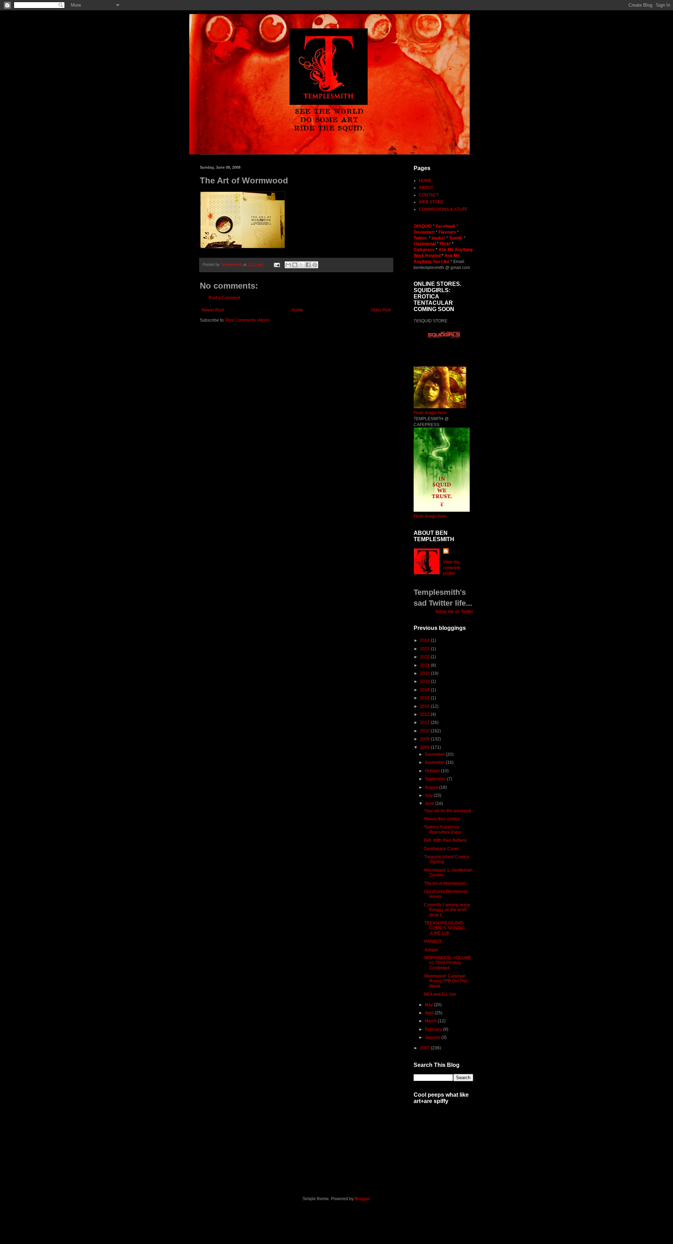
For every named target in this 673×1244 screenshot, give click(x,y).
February (434, 1029)
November (435, 762)
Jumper (431, 949)
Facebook (445, 226)
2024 (425, 640)
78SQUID (423, 226)
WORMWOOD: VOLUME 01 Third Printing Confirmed (447, 962)
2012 (425, 714)
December (435, 754)
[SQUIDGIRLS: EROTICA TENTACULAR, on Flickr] (440, 406)
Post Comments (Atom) (248, 320)
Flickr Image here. (431, 412)
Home (297, 310)
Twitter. (421, 238)
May (429, 1004)
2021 (425, 665)
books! (438, 238)
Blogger (362, 1198)
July (429, 795)
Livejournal (425, 243)
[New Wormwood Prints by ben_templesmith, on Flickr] (442, 510)
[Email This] (288, 264)
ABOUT (426, 187)
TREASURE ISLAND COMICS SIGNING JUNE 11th (444, 928)
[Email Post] (276, 264)
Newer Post (213, 310)
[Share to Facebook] (308, 264)
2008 (425, 747)
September (436, 778)
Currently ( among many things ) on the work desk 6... (447, 909)
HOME (425, 180)
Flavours (447, 232)
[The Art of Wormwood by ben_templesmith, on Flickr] (242, 247)
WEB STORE (431, 202)
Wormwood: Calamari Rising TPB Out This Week (446, 981)
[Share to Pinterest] (314, 264)
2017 (425, 697)
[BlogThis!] (294, 264)
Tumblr (456, 238)
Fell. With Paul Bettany (445, 840)
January (433, 1037)
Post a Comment (224, 297)
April (430, 1012)
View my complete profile (452, 567)
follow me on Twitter (454, 611)
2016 (425, 706)
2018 (425, 689)
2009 (425, 739)
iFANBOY (433, 941)
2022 (425, 656)
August (432, 787)
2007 (425, 1047)
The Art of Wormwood (444, 883)
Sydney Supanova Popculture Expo (442, 829)
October (433, 770)
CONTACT (429, 195)
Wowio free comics (442, 818)
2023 (425, 648)
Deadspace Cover (441, 848)
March (431, 1020)
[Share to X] (301, 264)
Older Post (381, 310)
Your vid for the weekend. (448, 810)
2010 (425, 730)
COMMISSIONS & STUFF (443, 209)
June (430, 803)
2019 (425, 681)
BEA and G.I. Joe (440, 994)
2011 (425, 722)
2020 (425, 673)
